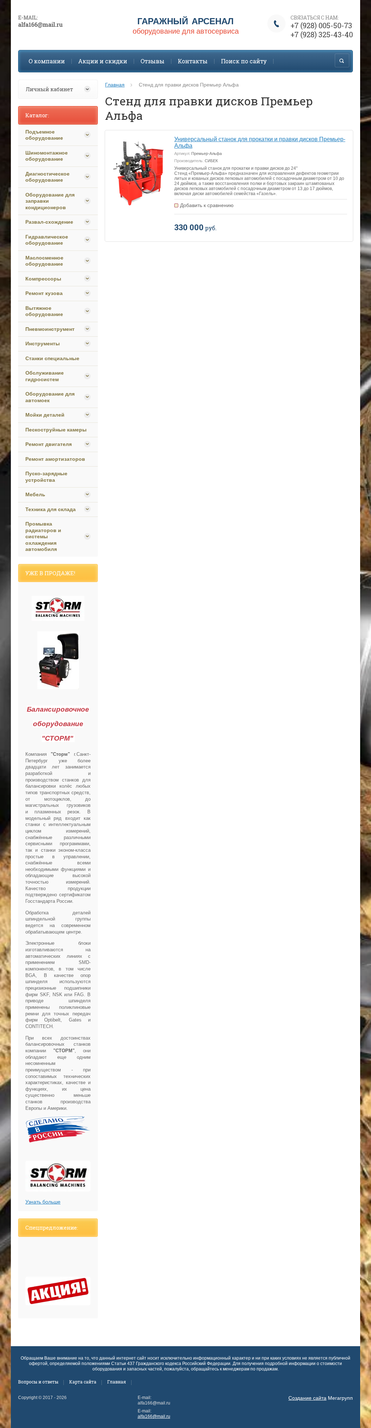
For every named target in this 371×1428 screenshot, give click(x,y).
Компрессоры (43, 279)
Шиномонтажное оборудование (46, 156)
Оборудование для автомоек (50, 397)
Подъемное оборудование (44, 135)
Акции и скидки (102, 61)
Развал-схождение (49, 222)
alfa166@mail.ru (154, 1416)
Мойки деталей (44, 415)
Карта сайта (82, 1382)
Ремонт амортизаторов (55, 459)
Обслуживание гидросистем (44, 376)
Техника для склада (50, 509)
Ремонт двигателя (48, 444)
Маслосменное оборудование (44, 261)
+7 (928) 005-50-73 (321, 25)
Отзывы (152, 61)
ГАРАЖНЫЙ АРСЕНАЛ (185, 20)
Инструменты (42, 343)
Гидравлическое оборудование (46, 240)
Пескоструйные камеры (56, 430)
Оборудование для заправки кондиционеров (50, 201)
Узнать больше (43, 1202)
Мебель (35, 494)
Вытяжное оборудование (44, 311)
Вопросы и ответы (38, 1382)
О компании (47, 61)
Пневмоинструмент (50, 329)
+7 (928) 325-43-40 (322, 34)
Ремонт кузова (44, 293)
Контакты (193, 61)
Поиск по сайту (244, 61)
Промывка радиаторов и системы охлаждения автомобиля (43, 536)
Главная (115, 85)
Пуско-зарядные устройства (46, 477)
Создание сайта (307, 1398)
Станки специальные (52, 358)
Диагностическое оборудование (47, 177)
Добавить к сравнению (207, 205)
